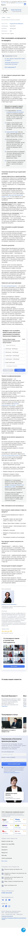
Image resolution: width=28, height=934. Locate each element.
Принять (3, 4)
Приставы (4, 855)
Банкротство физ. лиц (7, 841)
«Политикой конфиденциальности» (11, 772)
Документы (4, 849)
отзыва (18, 827)
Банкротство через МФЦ (8, 844)
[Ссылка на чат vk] (6, 906)
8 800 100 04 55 (16, 10)
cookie (10, 1)
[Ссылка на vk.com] (3, 900)
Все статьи (4, 861)
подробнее (3, 2)
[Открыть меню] (25, 3)
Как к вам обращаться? (8, 751)
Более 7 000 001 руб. (10, 362)
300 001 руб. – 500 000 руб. (12, 348)
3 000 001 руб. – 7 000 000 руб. (12, 359)
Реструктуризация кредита (9, 286)
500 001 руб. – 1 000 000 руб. (12, 352)
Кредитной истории (11, 132)
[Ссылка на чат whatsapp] (9, 906)
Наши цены (4, 846)
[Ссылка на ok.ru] (6, 900)
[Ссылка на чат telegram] (3, 906)
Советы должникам (7, 858)
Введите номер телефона (8, 757)
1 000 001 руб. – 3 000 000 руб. (12, 355)
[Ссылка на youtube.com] (9, 900)
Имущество (5, 852)
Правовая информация (7, 916)
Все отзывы (14, 666)
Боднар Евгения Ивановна (16, 23)
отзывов (5, 821)
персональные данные (21, 2)
